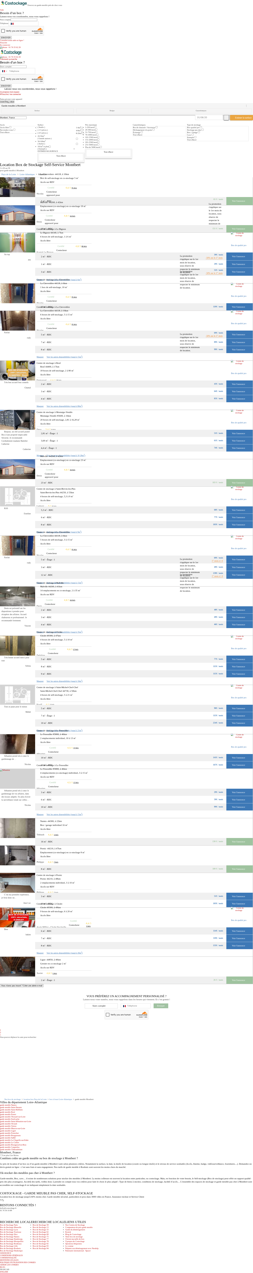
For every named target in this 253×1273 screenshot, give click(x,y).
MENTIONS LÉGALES (9, 1260)
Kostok (68, 1232)
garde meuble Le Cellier (9, 1142)
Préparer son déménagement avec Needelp (82, 1248)
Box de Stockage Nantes (9, 1237)
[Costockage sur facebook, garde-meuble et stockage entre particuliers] (2, 1214)
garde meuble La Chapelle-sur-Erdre (14, 1140)
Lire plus (5, 1155)
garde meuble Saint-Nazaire (11, 1107)
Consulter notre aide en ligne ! (12, 40)
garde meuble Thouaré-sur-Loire (12, 1117)
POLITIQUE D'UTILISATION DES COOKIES (18, 1262)
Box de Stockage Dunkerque (11, 1251)
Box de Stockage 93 (41, 1246)
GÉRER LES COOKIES (9, 1265)
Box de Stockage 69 (41, 1234)
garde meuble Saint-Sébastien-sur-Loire (15, 1121)
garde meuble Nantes (8, 1105)
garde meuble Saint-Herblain (11, 1110)
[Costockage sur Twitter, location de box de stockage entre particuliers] (8, 1214)
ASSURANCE (5, 1253)
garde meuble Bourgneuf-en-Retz (13, 1145)
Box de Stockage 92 (41, 1244)
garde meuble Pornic (8, 1114)
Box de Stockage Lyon (9, 1230)
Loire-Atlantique (27, 174)
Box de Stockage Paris (9, 1225)
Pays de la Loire (8, 174)
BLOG (2, 1267)
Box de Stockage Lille (9, 1246)
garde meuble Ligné (8, 1131)
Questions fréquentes (73, 1244)
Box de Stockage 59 (41, 1225)
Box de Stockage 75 (41, 1237)
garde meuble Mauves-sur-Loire (12, 1128)
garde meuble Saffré (8, 1138)
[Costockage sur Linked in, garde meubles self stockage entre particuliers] (13, 1214)
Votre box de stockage (74, 1237)
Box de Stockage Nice (9, 1234)
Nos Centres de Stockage (75, 1225)
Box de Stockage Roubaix (10, 1248)
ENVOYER (6, 38)
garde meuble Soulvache (9, 1119)
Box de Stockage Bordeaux (11, 1244)
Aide (3, 10)
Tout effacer (5, 132)
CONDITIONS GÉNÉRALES (11, 1255)
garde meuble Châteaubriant (11, 1149)
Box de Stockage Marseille (10, 1227)
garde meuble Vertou (8, 1126)
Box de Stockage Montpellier (11, 1241)
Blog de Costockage (73, 1234)
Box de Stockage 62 (41, 1232)
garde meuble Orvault (8, 1124)
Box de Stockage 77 (41, 1239)
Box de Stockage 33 (41, 1230)
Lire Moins (14, 1155)
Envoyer (161, 1006)
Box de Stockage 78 (41, 1241)
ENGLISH (4, 1272)
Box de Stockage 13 (41, 1227)
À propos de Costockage (75, 1241)
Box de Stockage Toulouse (10, 1232)
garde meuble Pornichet (9, 1133)
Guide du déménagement (75, 1230)
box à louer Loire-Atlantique (60, 1099)
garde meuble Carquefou (9, 1147)
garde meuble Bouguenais (10, 1135)
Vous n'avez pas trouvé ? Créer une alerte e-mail (21, 986)
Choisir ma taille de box (74, 1239)
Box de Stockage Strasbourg (11, 1239)
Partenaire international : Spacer (78, 1251)
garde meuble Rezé (7, 1112)
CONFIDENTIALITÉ (8, 1258)
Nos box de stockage (12, 1099)
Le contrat (69, 1246)
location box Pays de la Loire (35, 1099)
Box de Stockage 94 (41, 1248)
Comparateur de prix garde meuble (79, 1227)
